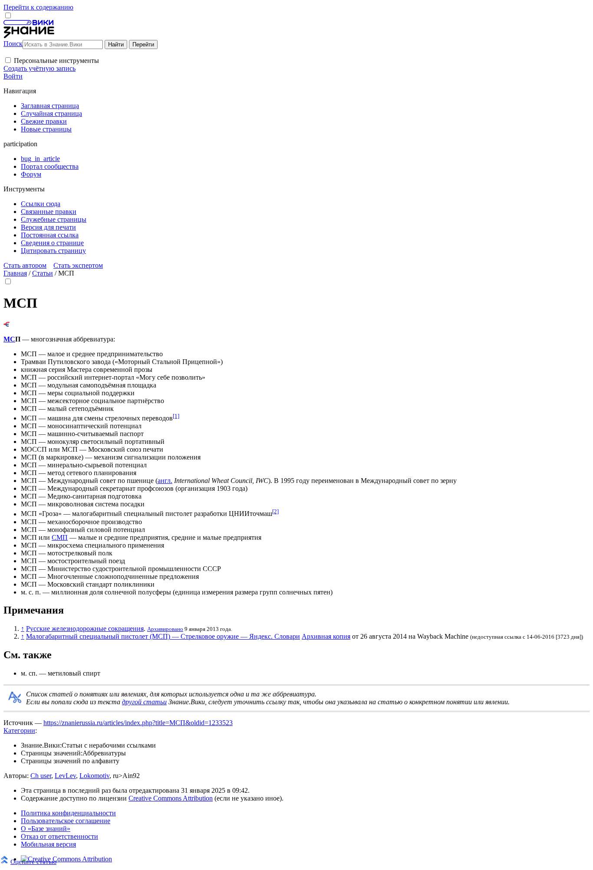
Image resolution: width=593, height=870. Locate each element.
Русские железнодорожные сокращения (85, 628)
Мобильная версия (48, 844)
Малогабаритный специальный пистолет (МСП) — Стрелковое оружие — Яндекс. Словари (163, 636)
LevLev (65, 775)
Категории (19, 730)
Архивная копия (326, 636)
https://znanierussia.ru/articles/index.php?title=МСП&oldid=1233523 (138, 722)
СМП (60, 537)
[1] (176, 416)
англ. (165, 480)
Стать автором (24, 265)
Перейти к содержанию (38, 7)
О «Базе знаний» (45, 828)
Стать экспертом (78, 265)
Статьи (42, 273)
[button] (8, 60)
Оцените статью (33, 861)
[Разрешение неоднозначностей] (6, 324)
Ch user (40, 775)
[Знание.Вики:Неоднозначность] (14, 700)
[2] (275, 511)
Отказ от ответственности (59, 836)
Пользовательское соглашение (65, 820)
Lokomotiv (94, 775)
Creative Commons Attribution (170, 798)
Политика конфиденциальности (68, 813)
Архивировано (165, 629)
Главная (15, 273)
